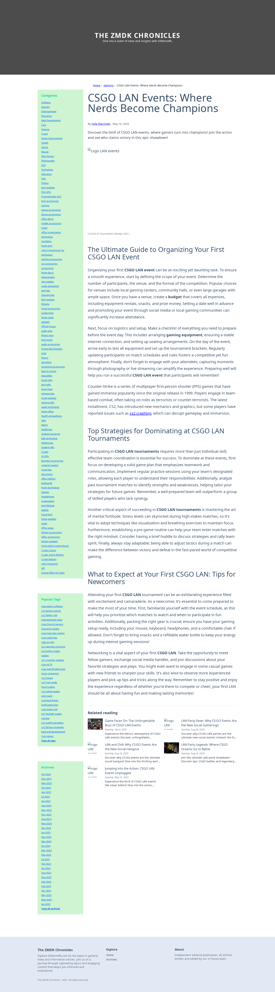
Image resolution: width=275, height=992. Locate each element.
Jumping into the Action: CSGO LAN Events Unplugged (129, 770)
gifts (43, 420)
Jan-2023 (46, 801)
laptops (45, 492)
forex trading (48, 687)
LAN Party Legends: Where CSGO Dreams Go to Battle (204, 747)
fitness (44, 357)
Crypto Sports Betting (52, 554)
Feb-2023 (46, 863)
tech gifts (46, 384)
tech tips (45, 290)
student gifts (47, 447)
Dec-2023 (46, 837)
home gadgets (48, 519)
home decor (47, 272)
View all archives (50, 908)
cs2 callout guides (50, 691)
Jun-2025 (46, 904)
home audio (47, 317)
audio (44, 523)
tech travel (46, 339)
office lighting (48, 478)
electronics (47, 474)
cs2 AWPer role (49, 615)
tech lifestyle (47, 505)
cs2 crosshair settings (52, 660)
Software (46, 102)
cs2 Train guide (49, 682)
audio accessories (50, 344)
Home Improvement (51, 138)
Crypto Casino (48, 550)
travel (44, 228)
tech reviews (47, 299)
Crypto (44, 451)
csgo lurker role (49, 709)
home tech (46, 245)
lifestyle (45, 304)
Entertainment (48, 111)
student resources (50, 434)
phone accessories (51, 214)
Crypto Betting (48, 559)
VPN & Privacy (48, 326)
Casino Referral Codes (53, 572)
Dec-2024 (46, 778)
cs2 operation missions (53, 646)
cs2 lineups (47, 678)
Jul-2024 (45, 796)
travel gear (47, 389)
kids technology (49, 438)
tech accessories (50, 201)
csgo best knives (49, 700)
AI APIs (45, 456)
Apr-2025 (46, 890)
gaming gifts (47, 402)
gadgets (45, 322)
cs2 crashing (140, 413)
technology (47, 236)
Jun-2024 (46, 846)
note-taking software (52, 606)
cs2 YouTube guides (51, 713)
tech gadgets (48, 187)
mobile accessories (51, 223)
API (43, 568)
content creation (49, 465)
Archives (111, 959)
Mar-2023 (46, 810)
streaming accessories (53, 366)
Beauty (45, 151)
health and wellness (51, 416)
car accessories (49, 263)
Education (46, 174)
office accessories (50, 537)
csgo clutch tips (49, 637)
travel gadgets (48, 398)
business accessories (52, 460)
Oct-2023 (46, 787)
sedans (45, 655)
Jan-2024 (46, 868)
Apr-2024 (46, 828)
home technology (50, 487)
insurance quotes (50, 628)
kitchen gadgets (49, 541)
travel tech (46, 514)
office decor (47, 219)
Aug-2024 (46, 805)
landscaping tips (49, 704)
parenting (46, 362)
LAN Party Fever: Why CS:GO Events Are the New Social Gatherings (209, 723)
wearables (46, 375)
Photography (48, 160)
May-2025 (46, 899)
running (45, 718)
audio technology (50, 407)
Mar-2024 (46, 850)
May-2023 (46, 783)
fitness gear (47, 335)
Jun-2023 (46, 832)
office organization (51, 232)
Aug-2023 (46, 819)
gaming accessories (51, 259)
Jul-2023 (45, 859)
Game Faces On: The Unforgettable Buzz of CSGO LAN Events (130, 723)
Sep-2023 (46, 872)
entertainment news (51, 619)
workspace (47, 254)
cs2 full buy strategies (52, 727)
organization (47, 501)
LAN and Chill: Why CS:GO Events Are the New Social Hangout (131, 747)
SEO (43, 165)
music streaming (50, 673)
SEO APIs (46, 192)
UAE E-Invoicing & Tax (52, 250)
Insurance (46, 116)
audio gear (47, 331)
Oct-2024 (46, 774)
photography (48, 277)
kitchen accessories (51, 532)
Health (44, 142)
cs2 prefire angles (50, 651)
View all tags (48, 740)
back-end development (53, 731)
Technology (47, 169)
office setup (47, 528)
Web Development (51, 120)
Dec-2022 (46, 814)
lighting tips (47, 442)
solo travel (46, 696)
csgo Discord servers (52, 624)
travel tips (46, 469)
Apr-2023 (46, 792)
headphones (47, 496)
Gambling (46, 241)
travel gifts (46, 380)
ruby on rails (47, 642)
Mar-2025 (46, 895)
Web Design (47, 156)
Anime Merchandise (51, 348)
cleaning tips (47, 295)
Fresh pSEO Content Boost (55, 546)
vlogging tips (47, 393)
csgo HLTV (46, 664)
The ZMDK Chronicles (137, 35)
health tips (46, 429)
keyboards (46, 483)
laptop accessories (51, 210)
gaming (45, 205)
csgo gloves (47, 736)
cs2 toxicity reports (51, 610)
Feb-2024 (46, 855)
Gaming (109, 85)
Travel (44, 133)
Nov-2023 (46, 877)
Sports (44, 147)
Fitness (45, 183)
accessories (47, 268)
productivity (47, 313)
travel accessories (50, 308)
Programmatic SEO (51, 196)
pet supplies (47, 281)
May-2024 (46, 823)
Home (96, 85)
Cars (43, 125)
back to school (48, 371)
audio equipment (50, 286)
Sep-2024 (46, 881)
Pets (43, 178)
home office (47, 411)
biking (44, 425)
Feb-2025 (46, 886)
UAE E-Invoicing (49, 563)
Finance (45, 129)
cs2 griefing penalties (52, 722)
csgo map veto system (53, 633)
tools (43, 353)
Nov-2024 (46, 841)
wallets (45, 510)
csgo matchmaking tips (53, 669)
